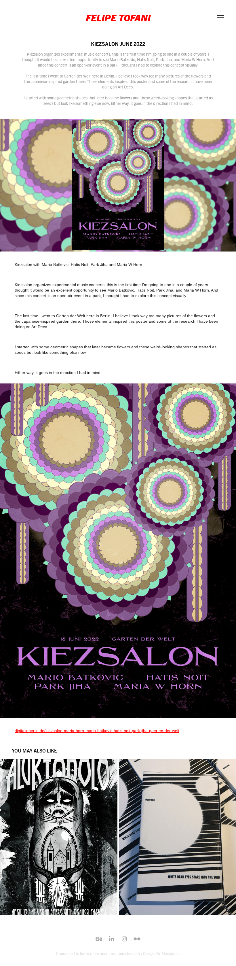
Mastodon (170, 953)
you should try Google (136, 953)
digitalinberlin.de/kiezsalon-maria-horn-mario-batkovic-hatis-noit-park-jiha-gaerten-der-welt (97, 730)
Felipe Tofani (118, 17)
